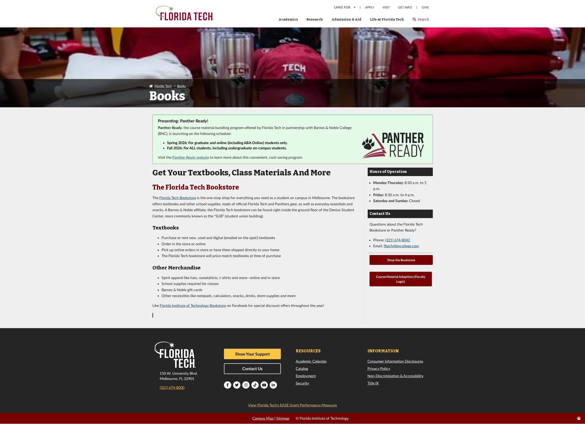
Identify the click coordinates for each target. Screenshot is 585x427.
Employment (306, 376)
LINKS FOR (342, 7)
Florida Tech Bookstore (177, 197)
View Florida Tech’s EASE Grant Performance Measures (292, 405)
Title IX (373, 383)
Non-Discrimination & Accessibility (395, 376)
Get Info (405, 7)
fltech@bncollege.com (401, 246)
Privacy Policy (378, 368)
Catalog (302, 368)
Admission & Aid (346, 19)
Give (425, 7)
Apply (369, 7)
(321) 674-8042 (397, 240)
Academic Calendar (311, 361)
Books (181, 86)
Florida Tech (163, 86)
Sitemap (282, 418)
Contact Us (252, 368)
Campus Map (263, 418)
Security (302, 383)
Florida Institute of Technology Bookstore (193, 305)
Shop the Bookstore (401, 260)
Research (314, 19)
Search (420, 20)
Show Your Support (252, 353)
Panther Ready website (190, 157)
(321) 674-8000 (172, 387)
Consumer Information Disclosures (395, 361)
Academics (288, 19)
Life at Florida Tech (387, 19)
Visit (386, 7)
